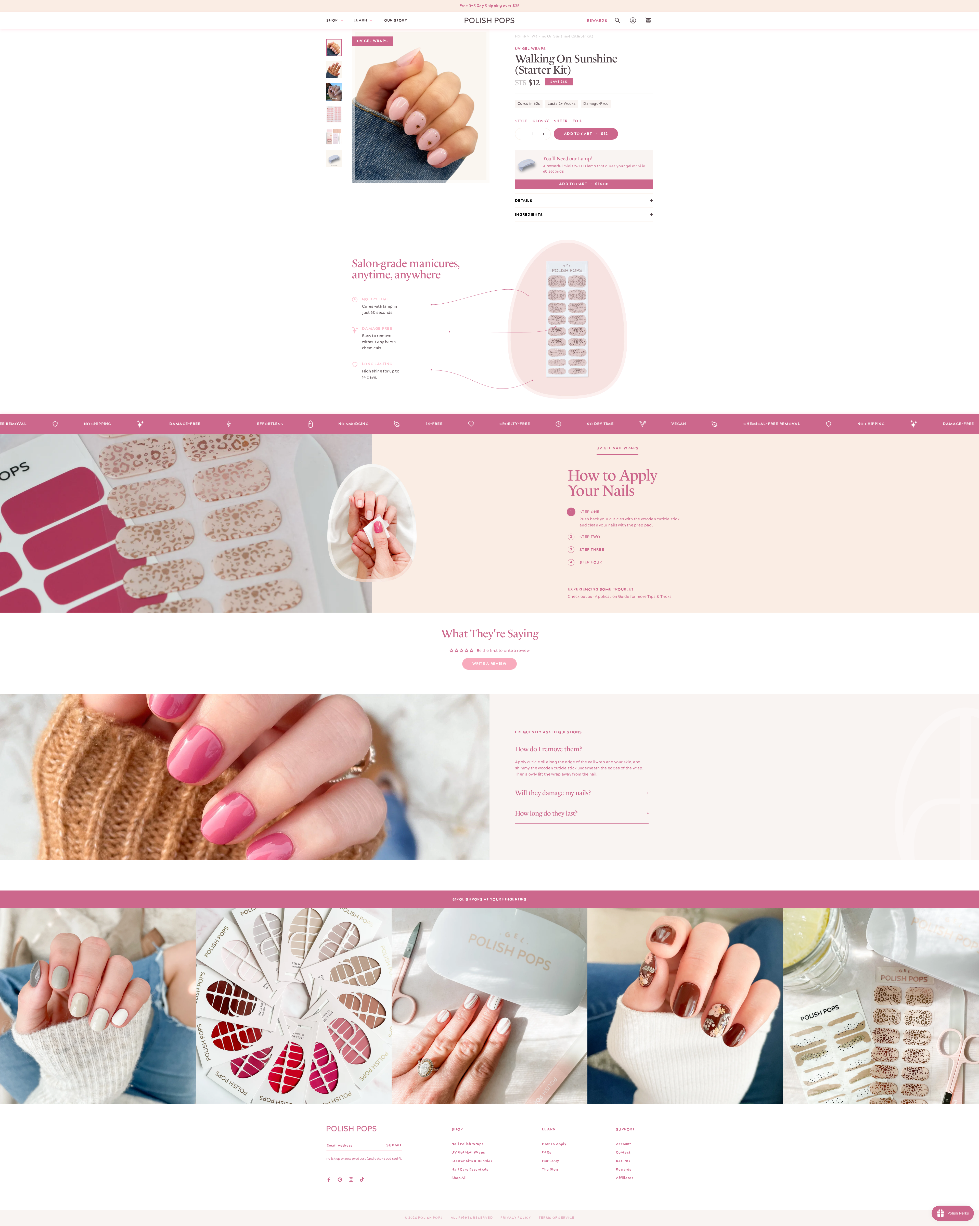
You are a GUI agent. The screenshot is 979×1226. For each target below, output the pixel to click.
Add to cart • (586, 133)
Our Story (550, 1161)
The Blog (550, 1169)
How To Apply (554, 1144)
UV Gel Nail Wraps (617, 448)
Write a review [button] (489, 663)
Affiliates (625, 1178)
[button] (617, 20)
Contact (623, 1152)
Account (623, 1144)
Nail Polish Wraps (467, 1144)
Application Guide (612, 596)
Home (520, 36)
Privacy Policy (515, 1218)
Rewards (597, 20)
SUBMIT (394, 1145)
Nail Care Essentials (470, 1169)
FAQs (546, 1152)
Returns (623, 1161)
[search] (617, 20)
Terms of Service (556, 1218)
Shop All (459, 1178)
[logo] (489, 20)
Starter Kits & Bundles (472, 1161)
